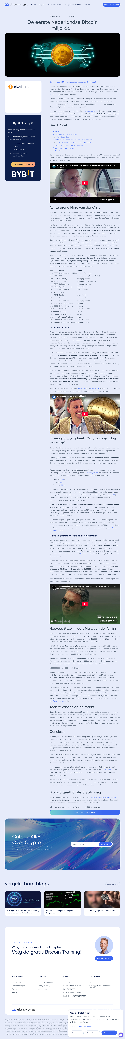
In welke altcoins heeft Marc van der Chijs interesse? (73, 140)
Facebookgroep (107, 770)
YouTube (15, 993)
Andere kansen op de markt (63, 148)
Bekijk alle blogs (113, 884)
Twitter (14, 989)
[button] (41, 4)
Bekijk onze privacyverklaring (81, 1026)
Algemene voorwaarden (47, 982)
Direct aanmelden (104, 958)
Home (33, 4)
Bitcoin (52, 94)
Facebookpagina (18, 986)
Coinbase (84, 554)
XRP (113, 495)
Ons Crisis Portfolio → (111, 4)
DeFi (79, 388)
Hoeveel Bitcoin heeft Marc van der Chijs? (69, 145)
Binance (67, 554)
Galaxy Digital (57, 531)
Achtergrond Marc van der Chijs (65, 134)
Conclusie (57, 151)
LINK (62, 480)
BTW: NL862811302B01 (72, 993)
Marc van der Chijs (91, 111)
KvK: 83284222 (69, 989)
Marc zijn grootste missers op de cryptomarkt (74, 142)
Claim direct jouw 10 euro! (85, 812)
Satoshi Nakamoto (60, 701)
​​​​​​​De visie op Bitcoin (64, 137)
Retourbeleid (42, 989)
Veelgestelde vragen (73, 4)
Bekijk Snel (57, 131)
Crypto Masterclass (54, 4)
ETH (62, 485)
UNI (61, 482)
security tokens (93, 473)
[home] (16, 4)
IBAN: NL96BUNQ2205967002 (74, 996)
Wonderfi (115, 528)
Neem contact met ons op (73, 986)
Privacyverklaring (44, 986)
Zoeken (91, 982)
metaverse (94, 388)
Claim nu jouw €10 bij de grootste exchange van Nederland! (73, 82)
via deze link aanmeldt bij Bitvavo (103, 797)
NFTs (83, 388)
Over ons (87, 4)
